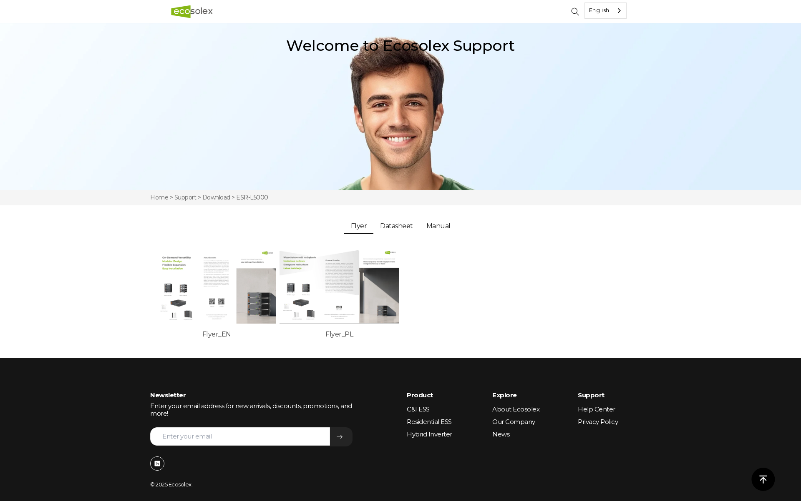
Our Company (513, 422)
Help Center (596, 409)
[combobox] (605, 10)
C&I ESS (418, 409)
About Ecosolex (515, 409)
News (500, 434)
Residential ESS (429, 422)
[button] (575, 11)
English (599, 10)
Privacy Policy (598, 422)
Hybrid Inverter (429, 434)
